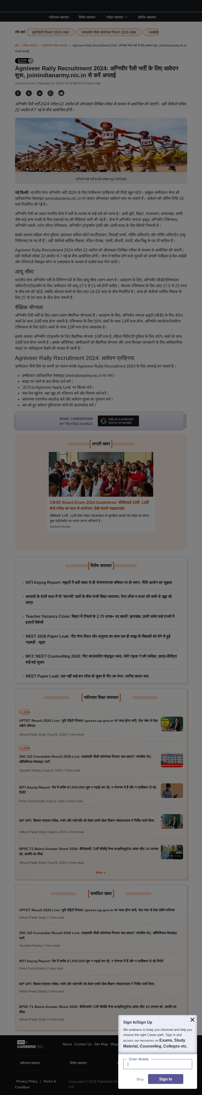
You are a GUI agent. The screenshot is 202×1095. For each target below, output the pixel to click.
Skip (140, 1079)
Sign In (165, 1079)
